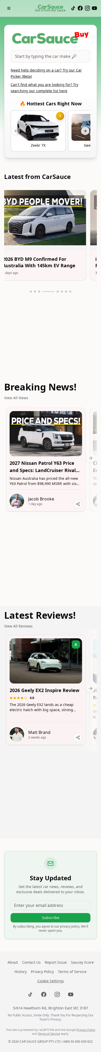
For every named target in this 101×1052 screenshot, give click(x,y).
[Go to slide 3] (39, 292)
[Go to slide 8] (70, 292)
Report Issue (56, 962)
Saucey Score (82, 962)
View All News (16, 397)
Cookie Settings (50, 980)
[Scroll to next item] (90, 457)
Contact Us (31, 962)
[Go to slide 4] (48, 291)
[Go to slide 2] (35, 292)
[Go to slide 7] (66, 292)
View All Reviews (18, 626)
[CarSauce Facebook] (80, 8)
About (13, 962)
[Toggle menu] (8, 8)
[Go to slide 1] (31, 292)
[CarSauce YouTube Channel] (94, 8)
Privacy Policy (42, 971)
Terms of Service (72, 971)
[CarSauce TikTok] (73, 8)
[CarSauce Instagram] (87, 8)
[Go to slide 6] (62, 292)
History (21, 971)
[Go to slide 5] (58, 292)
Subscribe (50, 917)
